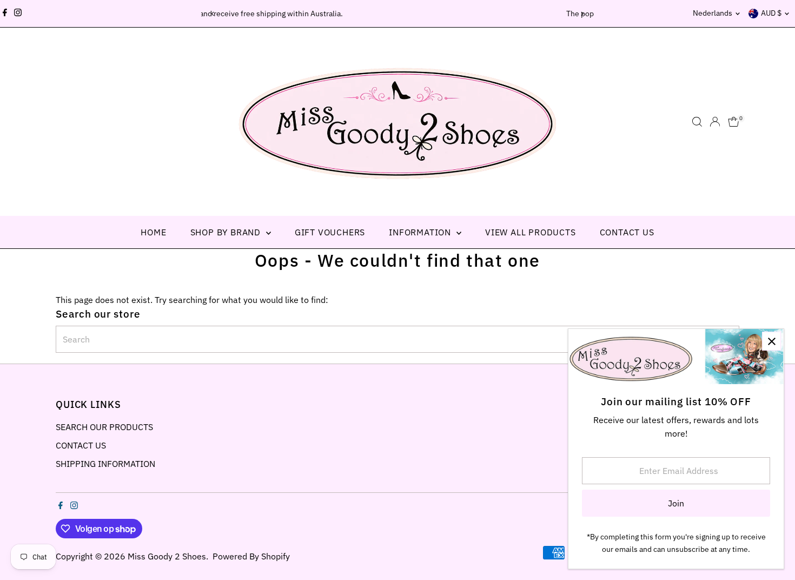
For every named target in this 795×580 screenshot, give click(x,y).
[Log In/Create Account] (715, 122)
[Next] (582, 14)
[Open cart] (733, 122)
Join (676, 503)
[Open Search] (697, 122)
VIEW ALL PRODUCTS (530, 232)
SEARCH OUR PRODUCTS (104, 426)
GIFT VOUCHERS (330, 232)
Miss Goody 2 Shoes (167, 556)
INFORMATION (421, 232)
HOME (153, 232)
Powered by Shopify (251, 556)
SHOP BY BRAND (226, 232)
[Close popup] (771, 341)
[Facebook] (5, 14)
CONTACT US (627, 232)
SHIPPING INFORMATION (105, 463)
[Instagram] (17, 14)
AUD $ (771, 13)
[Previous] (213, 14)
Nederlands (712, 13)
